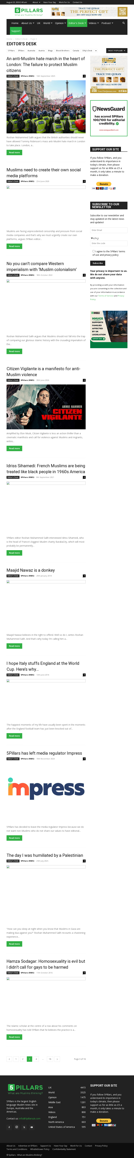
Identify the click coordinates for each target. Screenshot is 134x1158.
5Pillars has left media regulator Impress (44, 753)
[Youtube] (125, 2)
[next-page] (57, 1059)
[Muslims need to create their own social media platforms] (46, 206)
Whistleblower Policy (39, 1149)
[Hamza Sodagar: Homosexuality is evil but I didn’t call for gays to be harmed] (46, 999)
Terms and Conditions (17, 1149)
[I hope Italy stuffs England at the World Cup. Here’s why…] (46, 700)
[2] (89, 12)
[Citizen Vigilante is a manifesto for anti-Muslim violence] (46, 406)
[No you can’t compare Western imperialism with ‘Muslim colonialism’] (46, 305)
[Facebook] (108, 2)
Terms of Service (106, 295)
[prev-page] (9, 1059)
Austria (42, 50)
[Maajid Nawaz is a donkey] (46, 605)
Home (14, 23)
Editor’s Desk (76, 23)
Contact (88, 1145)
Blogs (50, 50)
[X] (119, 2)
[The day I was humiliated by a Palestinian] (46, 895)
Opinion (59, 23)
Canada (76, 50)
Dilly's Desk (87, 50)
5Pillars (21, 50)
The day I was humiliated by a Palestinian (45, 855)
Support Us (45, 1145)
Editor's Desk (21, 39)
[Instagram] (114, 2)
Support (15, 31)
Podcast (106, 23)
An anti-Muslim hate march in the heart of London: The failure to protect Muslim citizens (46, 64)
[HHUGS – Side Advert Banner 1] (108, 347)
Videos (92, 23)
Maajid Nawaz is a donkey (31, 570)
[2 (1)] (108, 92)
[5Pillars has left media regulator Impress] (46, 793)
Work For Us (64, 2)
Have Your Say (49, 2)
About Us (26, 23)
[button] (123, 23)
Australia (31, 50)
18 (50, 1059)
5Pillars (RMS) (27, 76)
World (46, 23)
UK (38, 23)
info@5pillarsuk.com (29, 1118)
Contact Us (77, 2)
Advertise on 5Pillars (27, 1145)
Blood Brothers (62, 50)
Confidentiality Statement (64, 1149)
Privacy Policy (101, 1145)
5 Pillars (11, 50)
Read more (14, 152)
